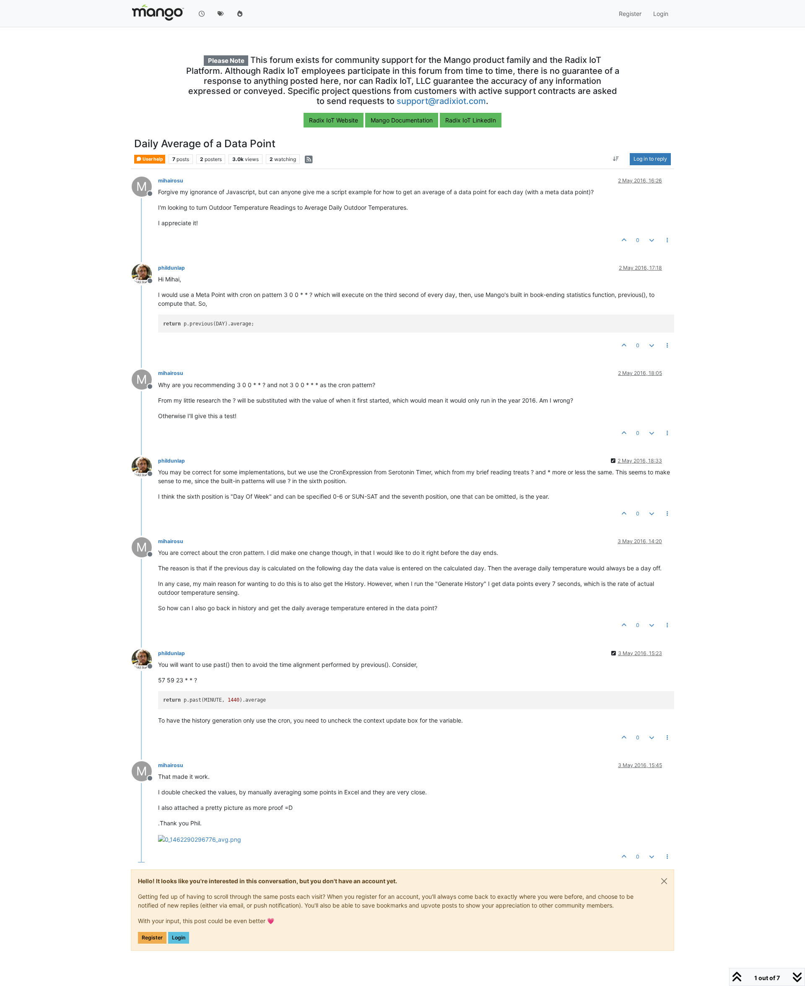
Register (152, 937)
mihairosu (170, 180)
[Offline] (145, 273)
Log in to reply (650, 159)
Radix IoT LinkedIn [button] (470, 120)
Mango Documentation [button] (402, 120)
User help (152, 159)
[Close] (664, 881)
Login (178, 937)
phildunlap (171, 268)
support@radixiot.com (441, 101)
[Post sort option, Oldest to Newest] (616, 159)
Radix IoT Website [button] (333, 120)
